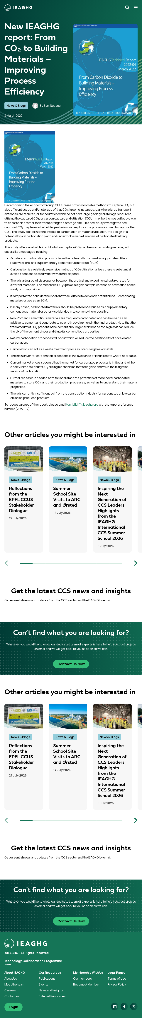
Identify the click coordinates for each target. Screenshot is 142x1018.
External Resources (52, 996)
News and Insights (51, 990)
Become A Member (86, 984)
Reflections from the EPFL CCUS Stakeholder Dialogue (21, 499)
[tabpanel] (26, 499)
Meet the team (14, 984)
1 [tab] (26, 563)
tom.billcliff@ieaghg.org (82, 404)
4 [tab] (64, 563)
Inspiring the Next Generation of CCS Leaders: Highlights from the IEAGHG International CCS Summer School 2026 (112, 513)
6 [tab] (90, 563)
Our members (82, 978)
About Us (10, 978)
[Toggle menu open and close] (134, 8)
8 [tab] (115, 563)
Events (43, 984)
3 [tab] (51, 563)
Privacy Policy (117, 984)
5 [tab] (77, 563)
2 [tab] (39, 563)
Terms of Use (117, 978)
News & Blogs (16, 106)
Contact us (12, 996)
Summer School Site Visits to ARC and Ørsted (66, 497)
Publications (47, 978)
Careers (10, 990)
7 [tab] (103, 563)
